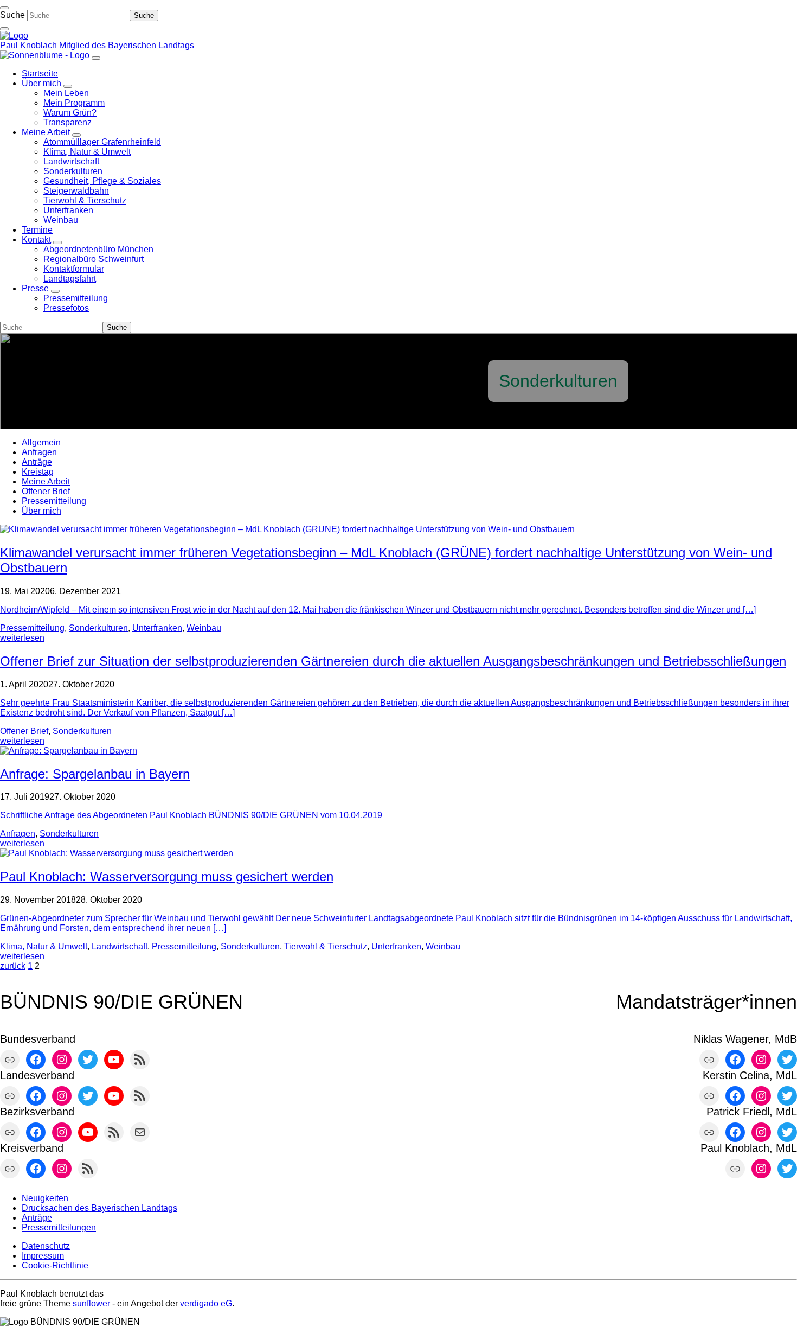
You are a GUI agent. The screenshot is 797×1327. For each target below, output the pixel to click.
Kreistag (38, 471)
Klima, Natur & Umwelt (43, 946)
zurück (12, 966)
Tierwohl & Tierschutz (325, 946)
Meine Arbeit (46, 481)
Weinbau (204, 628)
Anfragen (39, 452)
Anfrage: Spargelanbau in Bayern (95, 774)
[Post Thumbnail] (287, 529)
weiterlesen (22, 637)
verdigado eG (206, 1303)
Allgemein (41, 442)
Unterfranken (157, 628)
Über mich (41, 510)
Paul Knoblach (29, 45)
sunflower (91, 1303)
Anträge (37, 462)
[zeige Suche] (4, 28)
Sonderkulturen (98, 628)
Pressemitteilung (54, 501)
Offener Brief (46, 491)
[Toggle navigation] (4, 7)
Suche (12, 15)
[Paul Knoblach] (14, 35)
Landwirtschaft (119, 946)
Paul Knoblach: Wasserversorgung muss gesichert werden (166, 876)
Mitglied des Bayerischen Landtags (126, 45)
